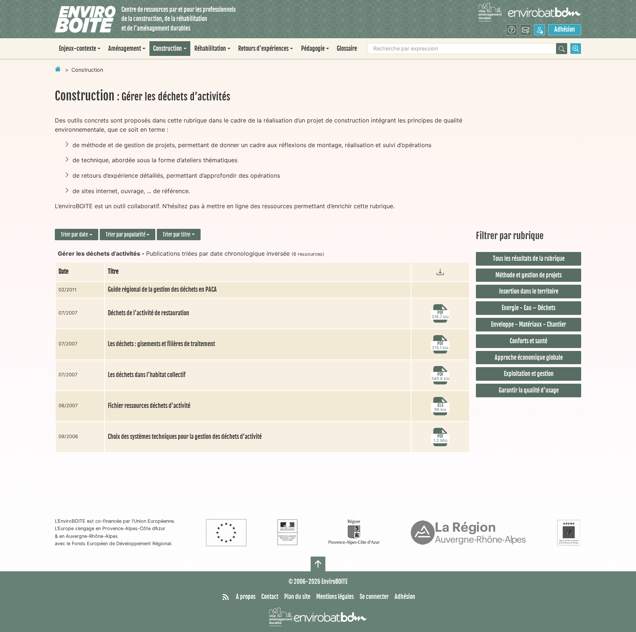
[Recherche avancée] (575, 48)
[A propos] (511, 29)
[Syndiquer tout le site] (225, 597)
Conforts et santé (528, 341)
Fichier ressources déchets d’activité (149, 405)
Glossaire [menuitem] (347, 48)
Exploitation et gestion (529, 373)
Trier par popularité (125, 234)
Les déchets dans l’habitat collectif (147, 375)
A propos (245, 596)
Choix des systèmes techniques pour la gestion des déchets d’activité (185, 436)
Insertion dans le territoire (528, 291)
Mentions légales (335, 596)
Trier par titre (176, 234)
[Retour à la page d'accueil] (58, 69)
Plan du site (297, 596)
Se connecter (374, 596)
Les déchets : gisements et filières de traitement (161, 344)
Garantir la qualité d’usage (529, 390)
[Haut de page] (318, 564)
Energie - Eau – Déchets (528, 308)
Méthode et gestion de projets (528, 275)
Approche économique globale (529, 357)
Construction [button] (167, 48)
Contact (269, 596)
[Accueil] (85, 19)
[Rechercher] (561, 48)
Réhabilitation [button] (210, 48)
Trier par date (74, 234)
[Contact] (525, 29)
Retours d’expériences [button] (263, 48)
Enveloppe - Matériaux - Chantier (528, 324)
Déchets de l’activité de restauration (148, 313)
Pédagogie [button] (313, 48)
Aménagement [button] (124, 48)
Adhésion (564, 29)
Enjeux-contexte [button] (77, 48)
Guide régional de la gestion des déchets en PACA (162, 289)
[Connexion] (539, 29)
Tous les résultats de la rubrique (529, 258)
